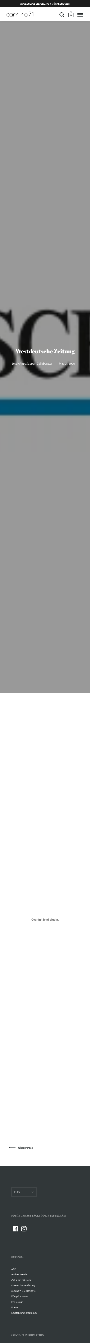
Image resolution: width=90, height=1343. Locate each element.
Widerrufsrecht (19, 1274)
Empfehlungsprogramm (24, 1313)
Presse (14, 1307)
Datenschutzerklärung (23, 1285)
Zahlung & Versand (21, 1280)
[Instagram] (24, 1228)
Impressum (17, 1302)
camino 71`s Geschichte (23, 1291)
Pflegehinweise (19, 1296)
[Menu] (80, 14)
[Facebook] (15, 1228)
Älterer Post (25, 1147)
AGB (13, 1269)
